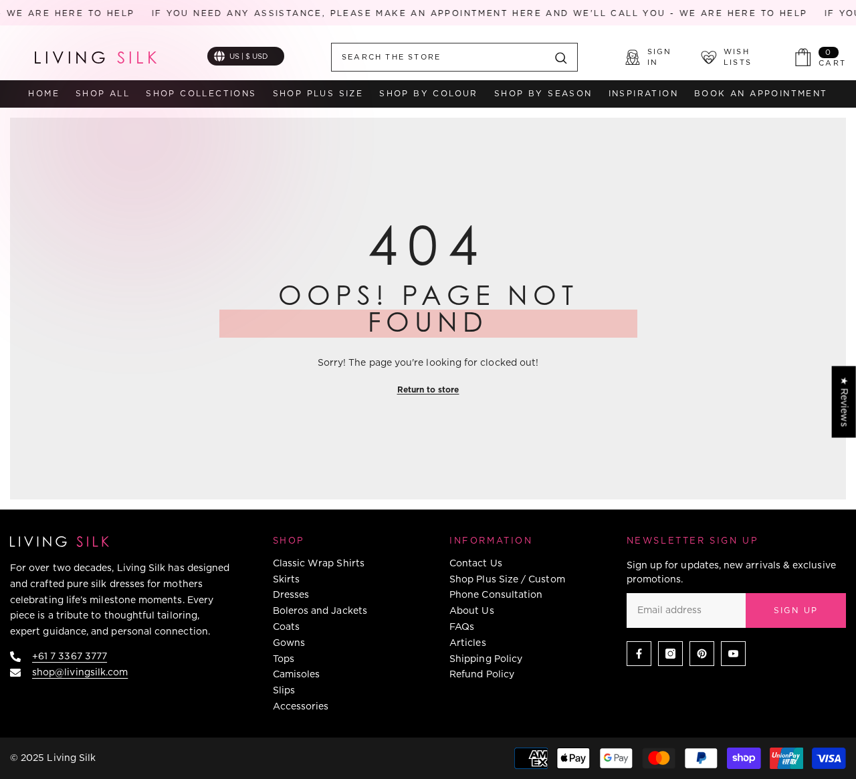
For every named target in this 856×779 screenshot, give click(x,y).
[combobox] (438, 57)
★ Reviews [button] (844, 401)
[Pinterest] (701, 653)
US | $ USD (248, 56)
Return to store (428, 389)
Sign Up (796, 610)
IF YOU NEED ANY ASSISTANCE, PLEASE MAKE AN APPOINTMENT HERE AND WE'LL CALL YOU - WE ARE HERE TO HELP (470, 13)
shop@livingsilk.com (80, 672)
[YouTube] (733, 653)
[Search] (454, 57)
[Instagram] (670, 653)
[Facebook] (639, 653)
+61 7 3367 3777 (69, 656)
